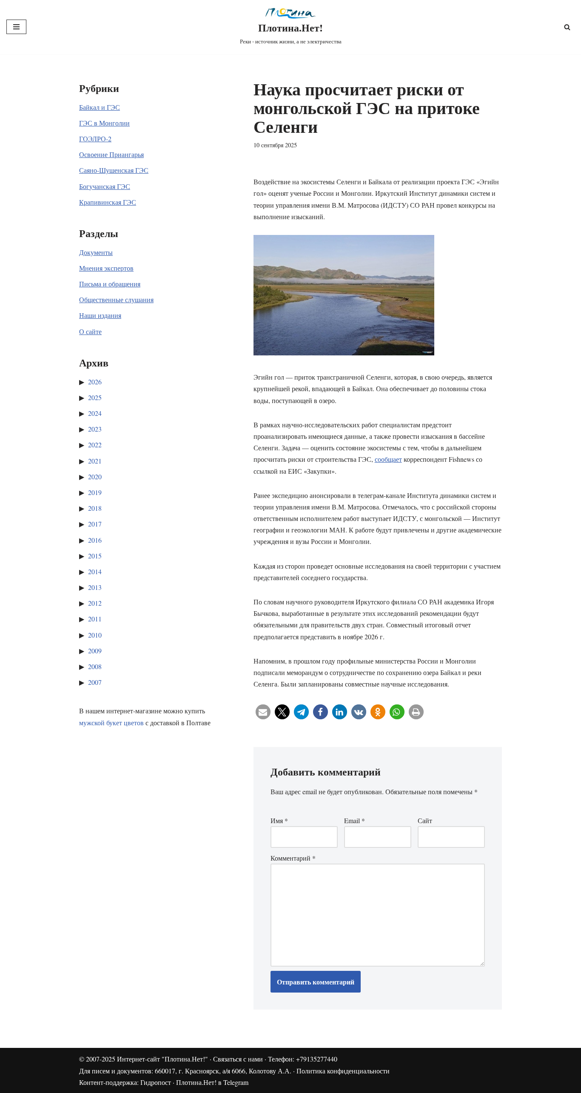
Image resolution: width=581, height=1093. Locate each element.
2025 (95, 397)
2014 (95, 571)
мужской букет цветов (111, 722)
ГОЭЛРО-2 (95, 138)
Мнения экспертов (106, 267)
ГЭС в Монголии (104, 122)
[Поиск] (567, 27)
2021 (95, 460)
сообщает (388, 459)
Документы (96, 252)
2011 (95, 618)
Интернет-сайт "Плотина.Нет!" (162, 1058)
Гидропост (155, 1082)
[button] (263, 711)
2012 (95, 602)
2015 (95, 555)
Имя (279, 820)
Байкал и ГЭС (99, 107)
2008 (95, 666)
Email (354, 820)
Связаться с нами (238, 1058)
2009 (95, 650)
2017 (95, 523)
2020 (95, 476)
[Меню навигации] (16, 27)
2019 (95, 492)
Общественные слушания (116, 299)
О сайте (90, 331)
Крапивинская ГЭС (107, 201)
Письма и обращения (109, 283)
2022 (95, 444)
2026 (95, 381)
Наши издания (100, 315)
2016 (95, 539)
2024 (95, 413)
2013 (95, 587)
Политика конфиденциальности (343, 1070)
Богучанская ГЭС (104, 186)
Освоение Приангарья (111, 154)
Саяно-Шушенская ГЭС (113, 170)
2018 (95, 508)
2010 (95, 634)
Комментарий (293, 857)
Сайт (425, 820)
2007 (95, 682)
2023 (95, 428)
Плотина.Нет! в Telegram (212, 1082)
